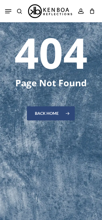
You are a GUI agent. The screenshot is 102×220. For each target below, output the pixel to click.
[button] (8, 11)
